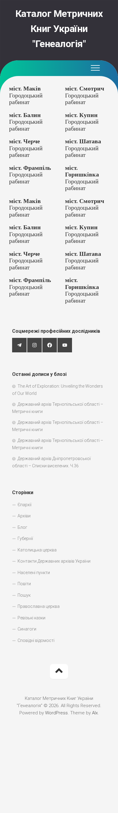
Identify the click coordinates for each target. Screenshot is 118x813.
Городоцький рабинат (26, 95)
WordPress (56, 713)
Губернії (25, 538)
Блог (22, 527)
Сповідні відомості (36, 640)
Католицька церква (37, 550)
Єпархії (24, 504)
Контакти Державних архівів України (54, 561)
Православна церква (39, 606)
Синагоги (27, 629)
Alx (95, 713)
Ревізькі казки (31, 617)
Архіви (24, 515)
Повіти (24, 583)
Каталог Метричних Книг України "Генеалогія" (59, 28)
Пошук (24, 595)
